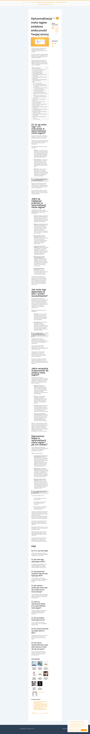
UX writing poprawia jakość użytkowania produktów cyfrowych (40, 110)
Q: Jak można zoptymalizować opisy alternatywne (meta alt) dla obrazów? (40, 96)
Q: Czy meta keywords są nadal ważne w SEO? (40, 94)
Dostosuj (72, 730)
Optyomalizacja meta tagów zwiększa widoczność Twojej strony (58, 29)
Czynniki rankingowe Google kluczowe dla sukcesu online (39, 105)
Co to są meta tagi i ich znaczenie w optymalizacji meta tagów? (38, 70)
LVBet (32, 2)
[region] (78, 726)
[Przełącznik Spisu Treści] (46, 68)
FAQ (33, 82)
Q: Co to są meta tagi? (37, 83)
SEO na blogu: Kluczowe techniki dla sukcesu (39, 117)
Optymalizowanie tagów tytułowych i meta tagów (45, 2)
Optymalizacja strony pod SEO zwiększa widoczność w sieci (40, 709)
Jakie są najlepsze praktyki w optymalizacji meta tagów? (38, 73)
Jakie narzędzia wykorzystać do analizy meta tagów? (40, 78)
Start (24, 2)
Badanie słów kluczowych (62, 2)
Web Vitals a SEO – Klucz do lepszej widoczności (39, 100)
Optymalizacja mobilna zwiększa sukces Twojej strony (40, 107)
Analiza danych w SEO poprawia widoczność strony (40, 702)
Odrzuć (77, 730)
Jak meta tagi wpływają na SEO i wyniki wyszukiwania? (40, 75)
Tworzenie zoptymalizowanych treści (45, 4)
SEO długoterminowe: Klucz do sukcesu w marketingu (40, 115)
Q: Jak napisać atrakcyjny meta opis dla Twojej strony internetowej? (40, 88)
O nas (28, 2)
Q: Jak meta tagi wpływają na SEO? (40, 84)
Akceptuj (84, 730)
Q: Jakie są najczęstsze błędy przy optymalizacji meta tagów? (39, 91)
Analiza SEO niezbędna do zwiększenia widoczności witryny (40, 112)
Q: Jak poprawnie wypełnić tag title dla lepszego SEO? (40, 86)
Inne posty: (36, 97)
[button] (53, 44)
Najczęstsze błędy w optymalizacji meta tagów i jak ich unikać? (40, 80)
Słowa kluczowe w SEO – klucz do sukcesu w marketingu (39, 102)
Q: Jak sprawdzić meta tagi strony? (40, 92)
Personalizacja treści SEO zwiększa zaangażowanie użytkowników (41, 704)
